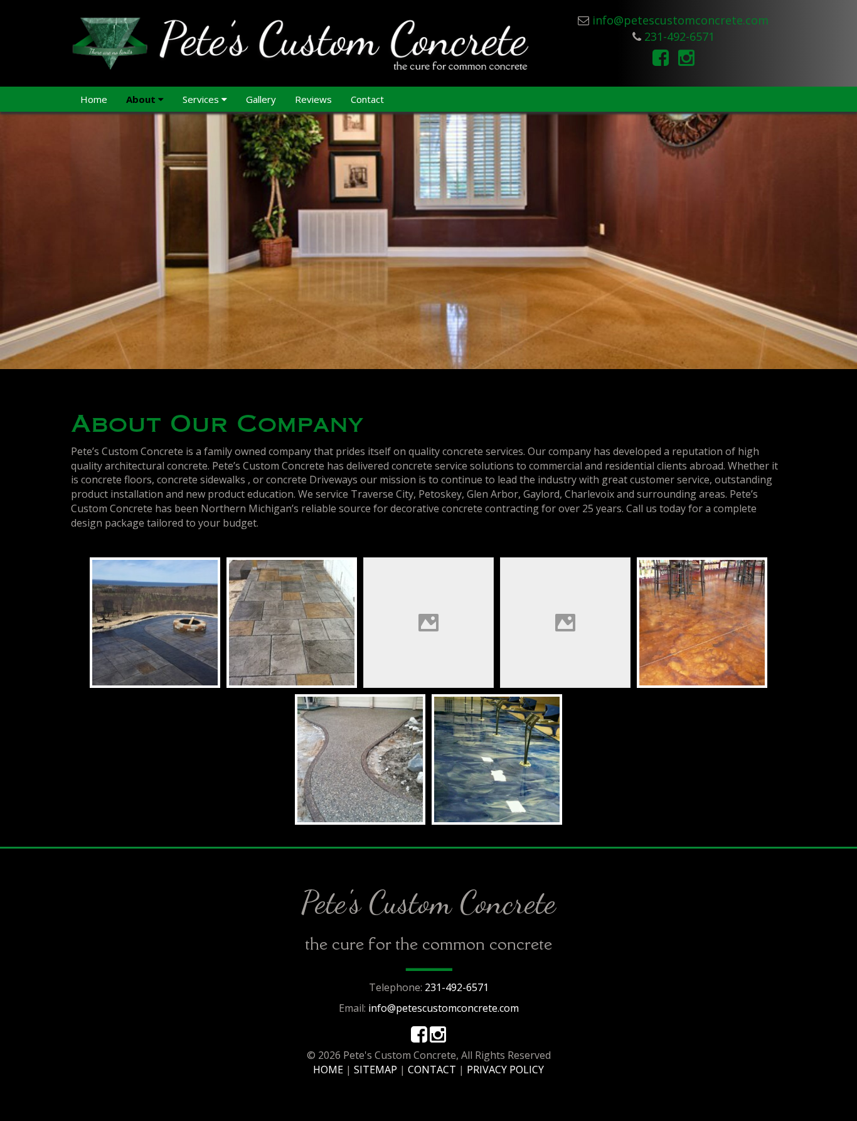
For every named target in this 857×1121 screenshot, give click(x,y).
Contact (367, 99)
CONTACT (432, 1069)
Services (202, 99)
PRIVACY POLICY (505, 1069)
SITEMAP (375, 1069)
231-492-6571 (679, 36)
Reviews (313, 99)
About (142, 99)
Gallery (261, 99)
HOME (328, 1069)
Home (93, 99)
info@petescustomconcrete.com (680, 20)
